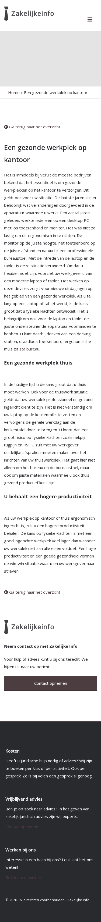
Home (14, 92)
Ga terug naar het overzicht (34, 126)
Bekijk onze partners (24, 877)
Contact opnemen (21, 826)
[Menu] (90, 19)
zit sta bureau (26, 349)
